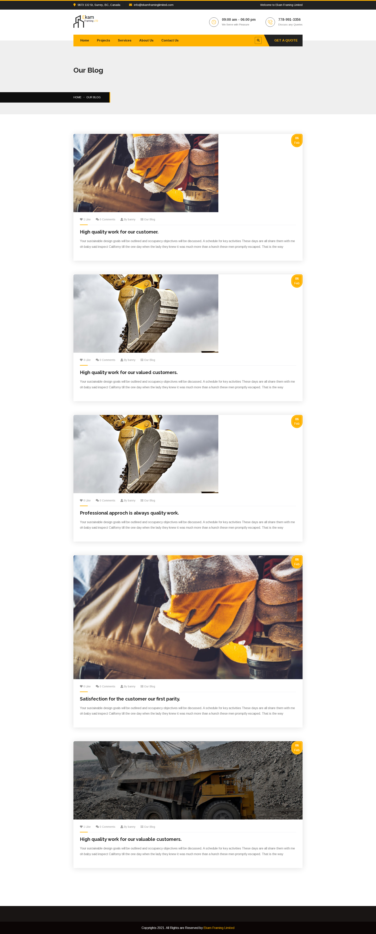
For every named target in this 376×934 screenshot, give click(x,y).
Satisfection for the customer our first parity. (130, 699)
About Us (146, 40)
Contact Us (170, 40)
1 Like (87, 219)
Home (84, 40)
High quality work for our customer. (119, 232)
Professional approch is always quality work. (129, 513)
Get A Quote (286, 40)
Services (124, 40)
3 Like (87, 360)
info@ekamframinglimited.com (154, 4)
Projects (103, 40)
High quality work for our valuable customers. (131, 839)
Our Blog (93, 97)
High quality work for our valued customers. (129, 372)
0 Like (87, 500)
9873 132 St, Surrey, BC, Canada (99, 4)
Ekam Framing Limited (218, 927)
